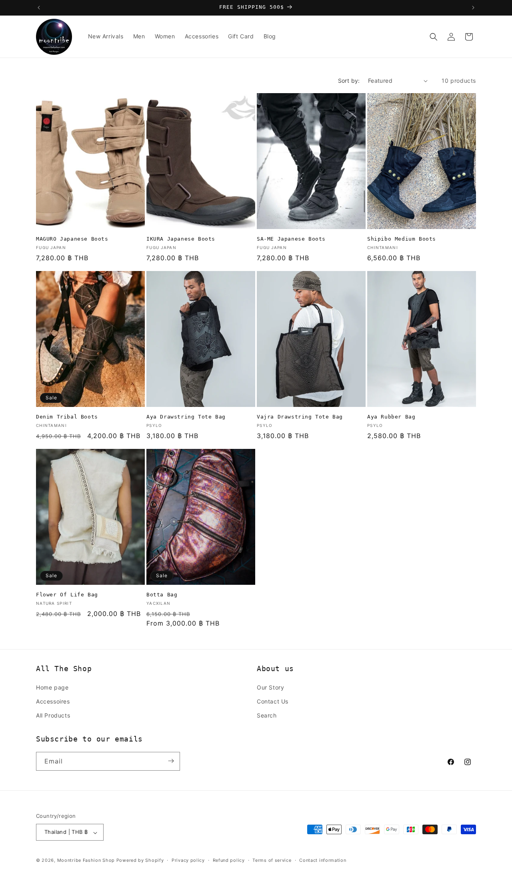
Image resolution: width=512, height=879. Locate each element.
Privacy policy (188, 860)
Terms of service (271, 860)
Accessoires (53, 701)
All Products (53, 715)
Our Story (270, 687)
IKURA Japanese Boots (180, 239)
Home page (52, 687)
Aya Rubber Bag (391, 417)
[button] (433, 37)
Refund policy (229, 860)
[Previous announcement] (39, 7)
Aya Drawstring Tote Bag (186, 417)
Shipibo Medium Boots (401, 239)
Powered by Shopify (140, 860)
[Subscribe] (171, 760)
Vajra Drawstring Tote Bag (300, 417)
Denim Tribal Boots (67, 417)
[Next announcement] (473, 7)
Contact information (322, 860)
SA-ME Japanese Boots (291, 239)
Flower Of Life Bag (67, 595)
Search (267, 715)
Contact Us (272, 701)
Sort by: (349, 80)
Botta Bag (161, 595)
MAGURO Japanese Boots (72, 239)
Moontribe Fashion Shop (86, 860)
